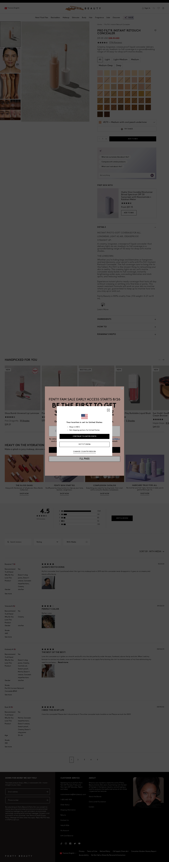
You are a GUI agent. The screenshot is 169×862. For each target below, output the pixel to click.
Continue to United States (84, 436)
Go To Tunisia (85, 444)
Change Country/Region (84, 451)
